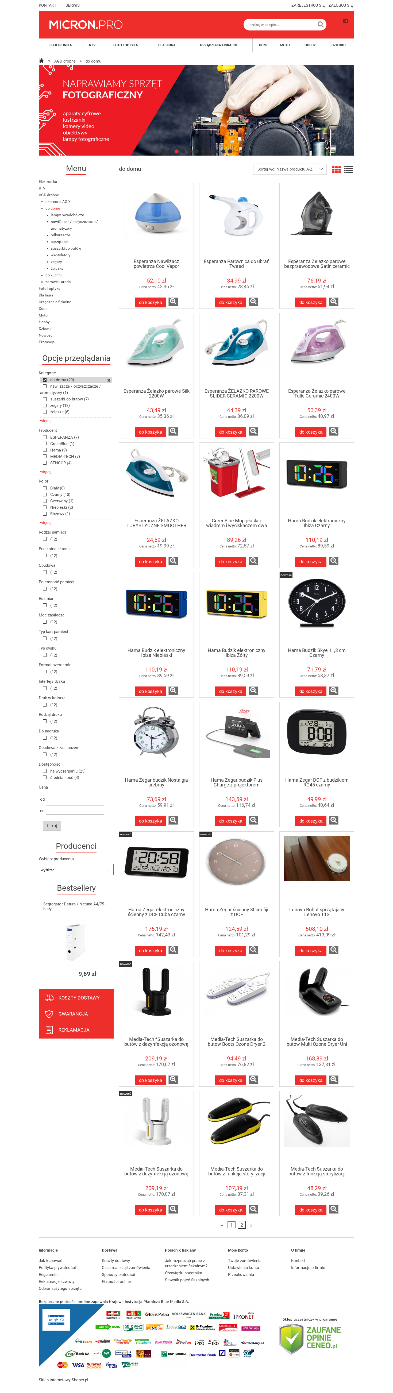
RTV (42, 188)
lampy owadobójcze (67, 215)
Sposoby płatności (118, 1274)
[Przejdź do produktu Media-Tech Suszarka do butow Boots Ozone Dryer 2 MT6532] (236, 998)
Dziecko (45, 328)
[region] (196, 110)
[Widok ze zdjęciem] (336, 170)
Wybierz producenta (56, 859)
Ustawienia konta (243, 1267)
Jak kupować (50, 1260)
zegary (56, 262)
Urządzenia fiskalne (55, 302)
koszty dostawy (79, 998)
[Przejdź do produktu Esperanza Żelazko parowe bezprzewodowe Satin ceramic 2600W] (317, 220)
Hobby (44, 322)
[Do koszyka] (105, 974)
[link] (196, 110)
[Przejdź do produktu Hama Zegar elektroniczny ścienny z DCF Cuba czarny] (156, 869)
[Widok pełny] (348, 170)
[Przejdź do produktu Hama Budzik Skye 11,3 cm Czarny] (317, 609)
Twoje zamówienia (244, 1260)
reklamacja (74, 1030)
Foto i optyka (49, 288)
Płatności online (116, 1281)
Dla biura (46, 295)
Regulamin (48, 1274)
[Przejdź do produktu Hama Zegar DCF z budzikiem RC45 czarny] (317, 739)
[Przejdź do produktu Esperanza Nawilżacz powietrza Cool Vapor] (156, 220)
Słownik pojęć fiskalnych (187, 1280)
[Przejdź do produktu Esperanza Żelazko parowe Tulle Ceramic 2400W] (317, 350)
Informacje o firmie (308, 1267)
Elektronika (48, 181)
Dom (43, 308)
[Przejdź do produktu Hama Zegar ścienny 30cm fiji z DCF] (236, 869)
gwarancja (73, 1014)
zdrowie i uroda (58, 282)
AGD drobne (49, 195)
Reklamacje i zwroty (57, 1281)
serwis (73, 5)
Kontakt (298, 1260)
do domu (52, 208)
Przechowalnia (241, 1274)
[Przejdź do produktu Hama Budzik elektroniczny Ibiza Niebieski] (156, 609)
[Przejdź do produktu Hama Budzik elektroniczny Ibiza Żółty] (236, 609)
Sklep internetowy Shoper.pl (63, 1379)
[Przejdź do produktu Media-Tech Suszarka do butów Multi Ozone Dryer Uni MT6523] (317, 998)
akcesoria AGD (57, 201)
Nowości (46, 335)
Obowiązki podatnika (183, 1273)
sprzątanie (59, 242)
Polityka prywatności (57, 1267)
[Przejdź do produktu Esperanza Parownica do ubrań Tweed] (236, 220)
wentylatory (61, 255)
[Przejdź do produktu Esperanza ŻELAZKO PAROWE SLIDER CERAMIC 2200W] (236, 350)
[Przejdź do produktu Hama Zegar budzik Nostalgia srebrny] (156, 739)
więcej (46, 420)
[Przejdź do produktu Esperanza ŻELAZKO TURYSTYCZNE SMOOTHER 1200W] (156, 480)
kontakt (47, 5)
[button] (173, 302)
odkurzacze (60, 235)
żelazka (57, 268)
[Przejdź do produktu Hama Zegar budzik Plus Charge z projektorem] (236, 739)
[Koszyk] (340, 29)
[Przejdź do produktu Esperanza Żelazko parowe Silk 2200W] (156, 350)
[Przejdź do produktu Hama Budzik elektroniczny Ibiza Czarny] (317, 480)
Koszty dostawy (116, 1260)
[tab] (163, 151)
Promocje (47, 342)
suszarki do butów (66, 248)
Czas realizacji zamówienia (126, 1267)
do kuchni (53, 275)
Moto (43, 315)
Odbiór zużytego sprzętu (60, 1288)
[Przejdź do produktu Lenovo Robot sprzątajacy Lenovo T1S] (317, 869)
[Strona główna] (85, 24)
